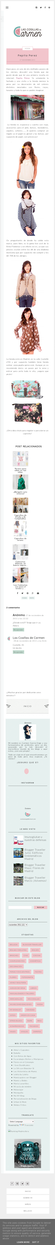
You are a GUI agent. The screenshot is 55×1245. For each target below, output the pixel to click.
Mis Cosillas (34, 999)
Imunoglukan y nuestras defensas (35, 838)
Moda (27, 48)
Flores (13, 977)
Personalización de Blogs (25, 1099)
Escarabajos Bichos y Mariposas (29, 1059)
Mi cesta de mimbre (22, 1086)
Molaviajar (18, 1089)
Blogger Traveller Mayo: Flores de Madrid (35, 867)
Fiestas (38, 972)
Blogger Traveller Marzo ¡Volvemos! (36, 879)
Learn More (23, 1242)
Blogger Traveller (32, 945)
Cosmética (35, 961)
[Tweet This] (22, 593)
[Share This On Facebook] (18, 593)
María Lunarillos (21, 1083)
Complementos (17, 961)
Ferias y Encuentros (20, 972)
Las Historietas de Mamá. (25, 1071)
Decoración (16, 966)
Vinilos (24, 1032)
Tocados (34, 1026)
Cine (26, 955)
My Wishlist (15, 1010)
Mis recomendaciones (21, 1004)
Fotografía (27, 977)
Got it (35, 1242)
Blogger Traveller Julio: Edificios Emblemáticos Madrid (35, 854)
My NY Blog (19, 1096)
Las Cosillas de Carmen (29, 637)
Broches (14, 955)
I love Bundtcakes (22, 1065)
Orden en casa (28, 1015)
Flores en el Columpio (24, 1062)
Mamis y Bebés (20, 1080)
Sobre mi (27, 1198)
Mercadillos (16, 999)
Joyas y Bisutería (18, 983)
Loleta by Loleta (21, 1074)
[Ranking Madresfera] (18, 1131)
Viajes (13, 1032)
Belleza (13, 945)
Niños (12, 1015)
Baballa (17, 1053)
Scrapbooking (17, 1026)
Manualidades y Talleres (22, 993)
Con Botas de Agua (22, 1056)
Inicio (27, 706)
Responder (18, 630)
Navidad (30, 1010)
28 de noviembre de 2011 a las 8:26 (30, 641)
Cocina (36, 955)
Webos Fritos (20, 1105)
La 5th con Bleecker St (24, 1068)
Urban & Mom (20, 1102)
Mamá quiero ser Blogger (25, 1077)
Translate (28, 1125)
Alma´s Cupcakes (21, 1050)
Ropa (32, 598)
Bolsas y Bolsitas (18, 950)
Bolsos (35, 950)
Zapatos (37, 1032)
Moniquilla (18, 1093)
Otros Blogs (16, 1021)
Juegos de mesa (17, 988)
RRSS (40, 1021)
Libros (33, 988)
